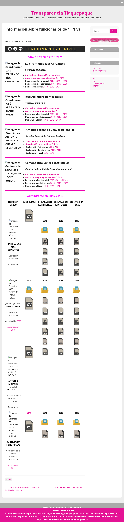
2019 (58, 81)
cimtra (8, 479)
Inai (94, 81)
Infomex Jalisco (99, 83)
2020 (62, 78)
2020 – (58, 186)
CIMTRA (96, 86)
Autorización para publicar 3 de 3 (41, 111)
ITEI (94, 78)
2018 (52, 81)
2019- (52, 186)
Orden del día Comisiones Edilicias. (69, 487)
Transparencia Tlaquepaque (62, 13)
